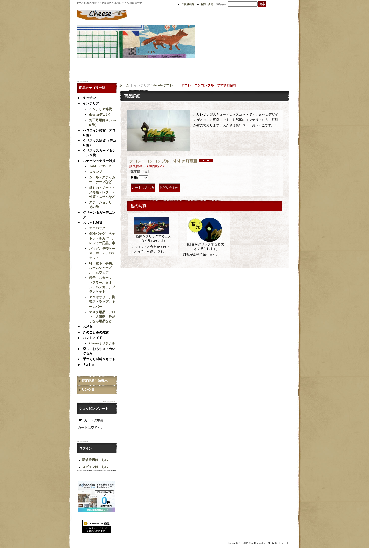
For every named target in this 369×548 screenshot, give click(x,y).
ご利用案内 (187, 4)
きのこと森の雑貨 (96, 332)
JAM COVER (100, 166)
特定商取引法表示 (95, 380)
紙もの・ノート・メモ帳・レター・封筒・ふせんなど (102, 192)
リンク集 (88, 389)
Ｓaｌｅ (88, 365)
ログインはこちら (95, 467)
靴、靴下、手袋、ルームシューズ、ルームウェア (102, 267)
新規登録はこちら (95, 460)
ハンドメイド (92, 338)
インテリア (91, 103)
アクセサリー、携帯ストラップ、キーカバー (102, 301)
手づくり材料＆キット (99, 359)
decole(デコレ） (100, 114)
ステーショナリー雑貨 (99, 161)
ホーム (124, 85)
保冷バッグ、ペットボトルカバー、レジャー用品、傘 (102, 238)
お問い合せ (207, 4)
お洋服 (88, 326)
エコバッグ (97, 228)
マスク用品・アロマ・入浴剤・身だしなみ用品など (102, 316)
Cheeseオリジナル (102, 343)
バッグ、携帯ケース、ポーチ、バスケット (102, 253)
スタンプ (95, 172)
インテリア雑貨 (100, 109)
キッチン (89, 98)
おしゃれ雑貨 (92, 222)
